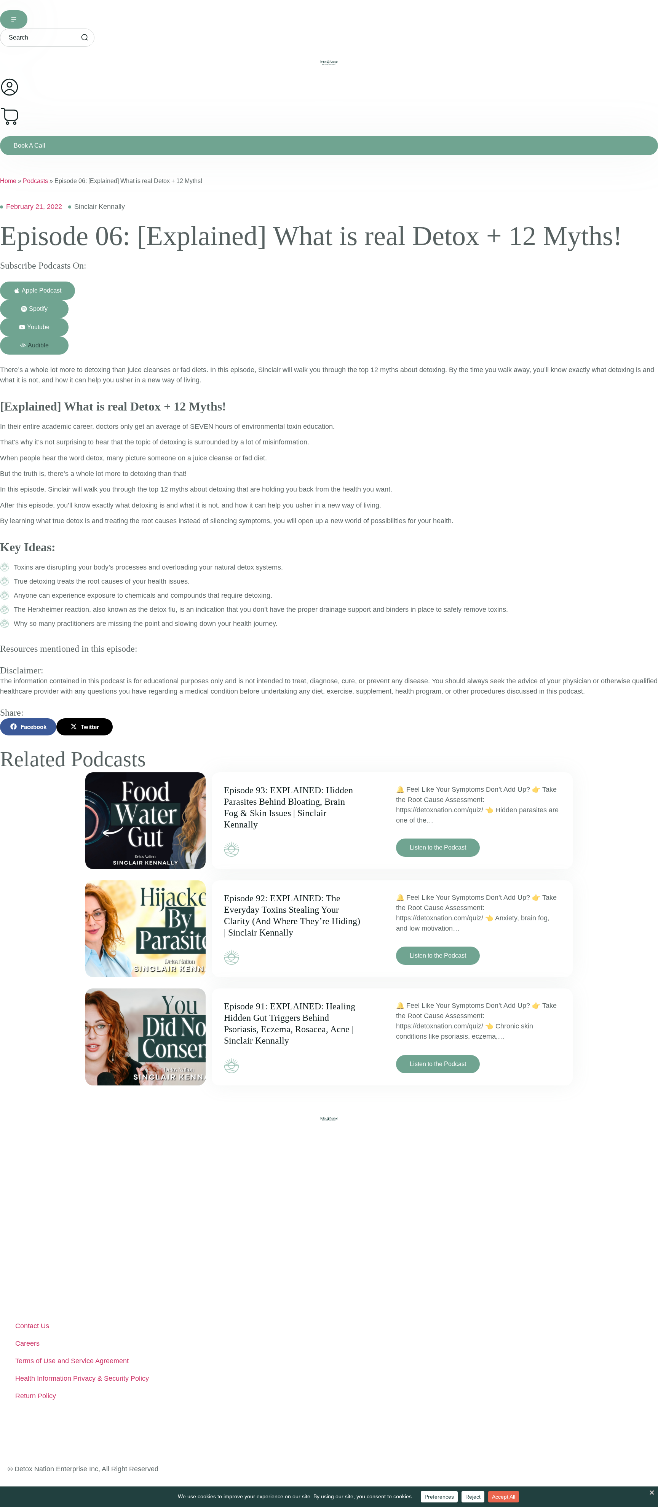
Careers (27, 1343)
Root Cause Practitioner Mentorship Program (83, 1245)
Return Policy (35, 1396)
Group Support (37, 1228)
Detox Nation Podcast (48, 1263)
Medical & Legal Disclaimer (56, 1298)
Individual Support (42, 1210)
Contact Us (32, 1326)
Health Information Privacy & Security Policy (82, 1378)
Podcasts (35, 181)
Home (8, 181)
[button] (34, 345)
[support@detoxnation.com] (15, 1433)
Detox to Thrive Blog (46, 1280)
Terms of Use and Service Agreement (72, 1361)
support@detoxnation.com (61, 1433)
